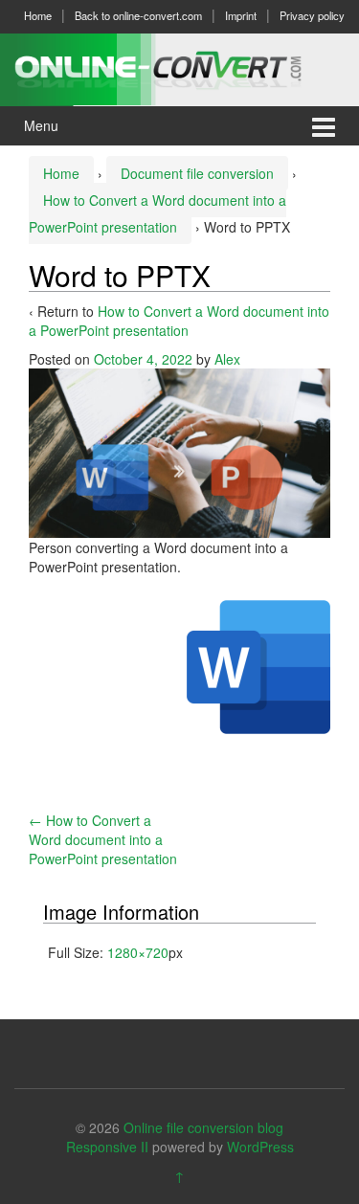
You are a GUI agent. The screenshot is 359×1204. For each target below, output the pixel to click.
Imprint (241, 15)
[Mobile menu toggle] (324, 125)
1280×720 (137, 952)
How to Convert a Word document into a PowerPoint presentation (179, 320)
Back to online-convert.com (138, 15)
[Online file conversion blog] (179, 67)
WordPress (260, 1146)
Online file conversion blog (203, 1127)
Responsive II (107, 1146)
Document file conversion (197, 173)
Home (38, 15)
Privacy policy (312, 15)
